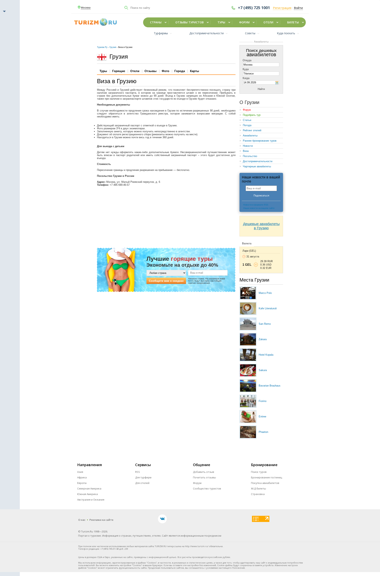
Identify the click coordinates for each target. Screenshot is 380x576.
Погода (247, 125)
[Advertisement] (166, 217)
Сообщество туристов (207, 488)
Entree (262, 416)
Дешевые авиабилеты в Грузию (261, 226)
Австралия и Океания (90, 499)
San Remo (265, 323)
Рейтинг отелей (252, 130)
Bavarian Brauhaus (269, 385)
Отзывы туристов (189, 22)
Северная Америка (89, 488)
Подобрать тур (251, 114)
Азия (80, 472)
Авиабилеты (250, 135)
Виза (246, 150)
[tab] (246, 244)
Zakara (263, 339)
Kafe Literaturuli (268, 308)
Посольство (250, 156)
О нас (82, 520)
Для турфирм (143, 477)
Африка (82, 477)
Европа (81, 483)
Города (179, 71)
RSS (137, 472)
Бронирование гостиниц (266, 477)
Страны (156, 22)
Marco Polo (265, 292)
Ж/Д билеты (258, 488)
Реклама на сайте (101, 520)
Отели (268, 22)
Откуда (247, 60)
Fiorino (262, 401)
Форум (244, 22)
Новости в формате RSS (255, 205)
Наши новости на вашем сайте (259, 208)
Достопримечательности (257, 161)
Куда (246, 69)
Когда (246, 78)
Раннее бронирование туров (259, 140)
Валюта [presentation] (246, 243)
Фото (165, 71)
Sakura (263, 370)
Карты (194, 71)
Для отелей (142, 483)
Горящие (118, 71)
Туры (221, 22)
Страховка (258, 494)
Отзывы (150, 71)
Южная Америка (87, 494)
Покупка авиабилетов (265, 483)
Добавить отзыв (203, 472)
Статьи (247, 120)
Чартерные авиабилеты (257, 166)
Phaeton (263, 431)
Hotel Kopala (266, 354)
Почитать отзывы (204, 477)
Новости (248, 145)
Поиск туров (259, 472)
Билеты (293, 22)
